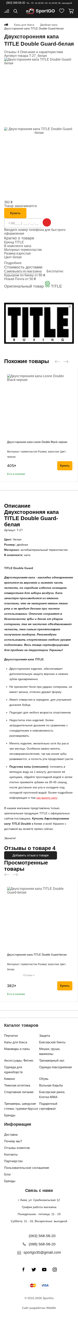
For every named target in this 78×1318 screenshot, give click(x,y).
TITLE (19, 242)
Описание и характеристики (41, 52)
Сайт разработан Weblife (39, 1307)
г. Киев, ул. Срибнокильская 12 (39, 1200)
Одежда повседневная (55, 1067)
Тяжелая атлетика (17, 1085)
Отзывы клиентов (17, 1148)
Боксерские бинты (52, 1042)
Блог (7, 1174)
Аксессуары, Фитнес (19, 1060)
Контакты (11, 1154)
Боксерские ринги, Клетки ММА (52, 1094)
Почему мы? (13, 1141)
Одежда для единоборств (13, 1069)
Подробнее (13, 263)
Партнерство (13, 1161)
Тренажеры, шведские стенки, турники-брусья (21, 1106)
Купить (15, 213)
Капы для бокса (15, 1042)
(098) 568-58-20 (42, 1244)
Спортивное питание (18, 1092)
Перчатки (11, 1035)
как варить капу (46, 797)
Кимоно (9, 1078)
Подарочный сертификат (48, 1106)
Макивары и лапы (17, 1049)
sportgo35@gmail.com (42, 1252)
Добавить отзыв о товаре (30, 855)
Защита (44, 1035)
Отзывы (28, 975)
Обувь (43, 1078)
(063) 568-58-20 (15, 2)
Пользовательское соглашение (26, 1167)
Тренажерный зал (51, 1060)
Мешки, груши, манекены (49, 1051)
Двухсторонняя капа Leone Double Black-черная (37, 442)
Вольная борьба (51, 1085)
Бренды (9, 1115)
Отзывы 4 (11, 52)
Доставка (10, 1134)
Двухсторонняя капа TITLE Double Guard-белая (37, 954)
